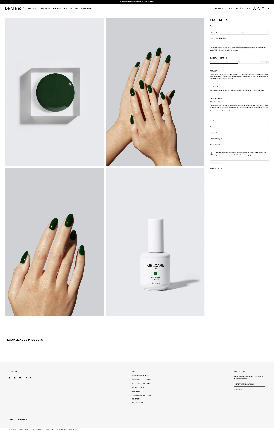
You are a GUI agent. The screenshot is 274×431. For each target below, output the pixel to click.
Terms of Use (23, 429)
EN (247, 8)
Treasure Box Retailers (141, 395)
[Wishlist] (263, 8)
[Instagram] (15, 377)
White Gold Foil (222, 111)
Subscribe (238, 389)
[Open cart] (268, 8)
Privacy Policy (61, 429)
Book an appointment (224, 8)
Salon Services (88, 8)
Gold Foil (231, 111)
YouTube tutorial (224, 107)
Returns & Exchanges (140, 376)
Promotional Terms (37, 429)
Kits (65, 8)
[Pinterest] (221, 168)
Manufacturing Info (216, 139)
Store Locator (138, 387)
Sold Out (244, 32)
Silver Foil (213, 111)
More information (215, 163)
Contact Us (136, 399)
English (21, 419)
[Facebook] (215, 168)
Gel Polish (32, 8)
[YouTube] (26, 377)
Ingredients (214, 133)
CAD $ (238, 8)
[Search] (259, 8)
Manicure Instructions (141, 380)
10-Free (212, 127)
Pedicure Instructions (141, 383)
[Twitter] (218, 168)
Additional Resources (241, 155)
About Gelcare (215, 145)
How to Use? (214, 121)
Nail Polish (45, 8)
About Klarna (73, 429)
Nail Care (57, 8)
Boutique (74, 8)
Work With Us (137, 403)
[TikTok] (31, 377)
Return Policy (50, 429)
